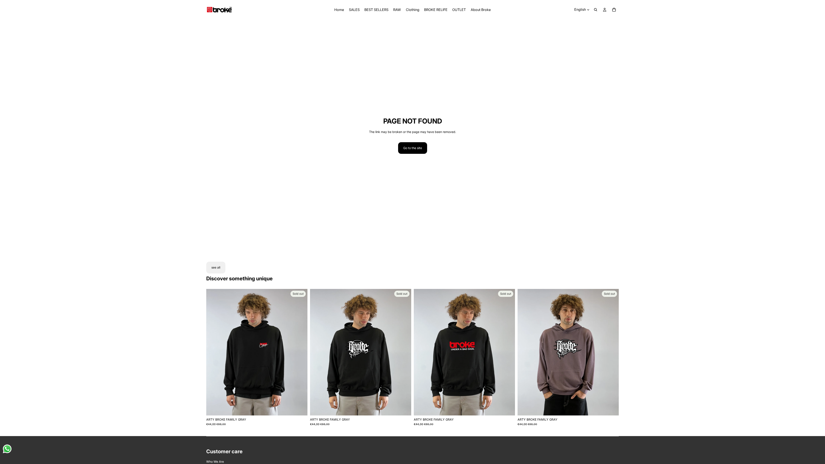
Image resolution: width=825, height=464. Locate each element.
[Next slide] (301, 352)
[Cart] (614, 9)
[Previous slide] (212, 352)
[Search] (595, 9)
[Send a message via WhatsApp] (7, 449)
